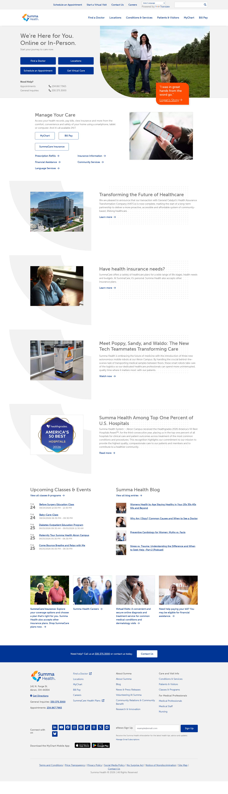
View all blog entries (127, 495)
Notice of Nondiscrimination (161, 765)
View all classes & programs (45, 495)
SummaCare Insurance (52, 146)
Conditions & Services (139, 17)
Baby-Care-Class (48, 514)
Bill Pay (203, 17)
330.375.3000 (59, 90)
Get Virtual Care (76, 70)
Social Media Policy (114, 765)
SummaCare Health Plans (86, 700)
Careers (132, 4)
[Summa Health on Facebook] (68, 727)
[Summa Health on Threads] (94, 727)
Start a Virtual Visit (97, 4)
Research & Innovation (128, 709)
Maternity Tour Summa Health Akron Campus (64, 535)
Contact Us (117, 4)
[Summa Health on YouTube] (61, 727)
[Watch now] (56, 360)
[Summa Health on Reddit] (107, 727)
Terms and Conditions (51, 765)
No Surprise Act (135, 765)
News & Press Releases (128, 689)
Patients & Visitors (168, 17)
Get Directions (40, 695)
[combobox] (191, 5)
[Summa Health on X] (100, 727)
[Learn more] (56, 211)
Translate (165, 6)
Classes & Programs (169, 689)
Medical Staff (166, 706)
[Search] (205, 5)
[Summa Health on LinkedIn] (55, 727)
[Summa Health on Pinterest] (81, 727)
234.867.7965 (59, 86)
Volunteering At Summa (128, 694)
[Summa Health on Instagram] (74, 727)
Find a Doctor (96, 17)
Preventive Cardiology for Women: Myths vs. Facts (157, 532)
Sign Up (189, 728)
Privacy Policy (94, 765)
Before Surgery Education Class (56, 504)
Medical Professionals (170, 700)
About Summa (123, 678)
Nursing (163, 711)
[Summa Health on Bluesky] (55, 734)
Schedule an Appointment (67, 4)
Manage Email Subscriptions (127, 739)
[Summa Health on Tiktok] (87, 727)
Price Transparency (75, 765)
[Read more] (56, 434)
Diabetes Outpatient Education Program (61, 524)
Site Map (182, 765)
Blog (118, 684)
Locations (115, 17)
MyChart (189, 17)
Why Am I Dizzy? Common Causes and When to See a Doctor (164, 518)
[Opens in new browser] (83, 745)
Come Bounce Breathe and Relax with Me (62, 545)
